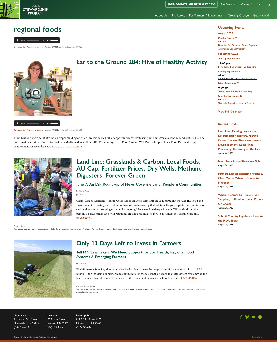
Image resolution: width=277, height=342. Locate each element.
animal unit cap (24, 229)
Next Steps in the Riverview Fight (239, 161)
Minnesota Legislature (196, 289)
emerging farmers (126, 289)
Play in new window (35, 47)
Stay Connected (228, 4)
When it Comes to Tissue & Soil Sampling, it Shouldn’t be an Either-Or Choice (240, 199)
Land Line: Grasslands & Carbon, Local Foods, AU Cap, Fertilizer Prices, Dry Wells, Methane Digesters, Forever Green (139, 168)
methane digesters (131, 229)
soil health (93, 292)
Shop (259, 4)
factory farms (75, 229)
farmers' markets (142, 289)
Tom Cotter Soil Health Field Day (235, 91)
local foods (117, 229)
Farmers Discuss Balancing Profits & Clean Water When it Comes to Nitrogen (240, 178)
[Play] (17, 40)
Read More (74, 146)
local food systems (158, 289)
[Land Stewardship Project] (46, 9)
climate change (111, 289)
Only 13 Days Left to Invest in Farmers (128, 243)
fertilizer (86, 229)
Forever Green (98, 229)
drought (65, 229)
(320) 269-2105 (22, 327)
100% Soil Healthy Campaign (92, 289)
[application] (37, 40)
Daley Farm (55, 229)
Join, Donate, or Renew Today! (191, 4)
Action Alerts (89, 286)
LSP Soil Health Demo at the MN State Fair (237, 78)
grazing (108, 229)
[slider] (54, 40)
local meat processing (176, 289)
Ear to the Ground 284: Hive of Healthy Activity (141, 62)
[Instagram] (260, 317)
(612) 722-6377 (84, 327)
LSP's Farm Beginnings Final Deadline (237, 66)
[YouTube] (253, 317)
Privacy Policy (257, 337)
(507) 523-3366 (54, 327)
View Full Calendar (230, 111)
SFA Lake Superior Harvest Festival (236, 103)
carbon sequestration (40, 229)
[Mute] (48, 40)
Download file (19, 47)
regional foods (146, 229)
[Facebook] (241, 317)
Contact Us (246, 4)
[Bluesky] (247, 317)
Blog (23, 226)
